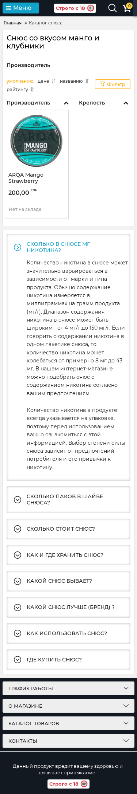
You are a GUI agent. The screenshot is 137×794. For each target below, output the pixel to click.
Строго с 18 (70, 8)
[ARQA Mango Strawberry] (36, 141)
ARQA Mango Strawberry (25, 181)
